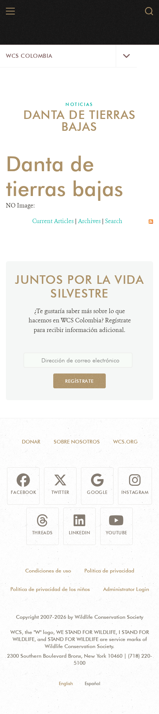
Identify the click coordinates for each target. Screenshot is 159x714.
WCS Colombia (29, 56)
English (66, 683)
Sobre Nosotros (77, 442)
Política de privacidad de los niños (50, 589)
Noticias (79, 104)
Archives (89, 221)
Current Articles (53, 221)
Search (113, 221)
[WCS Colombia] (80, 14)
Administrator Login (126, 589)
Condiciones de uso (48, 571)
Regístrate (79, 381)
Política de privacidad (109, 571)
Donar (31, 442)
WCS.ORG (125, 442)
